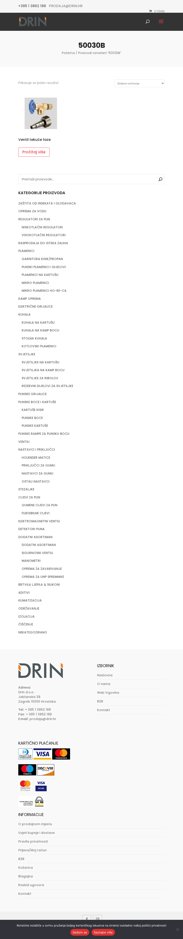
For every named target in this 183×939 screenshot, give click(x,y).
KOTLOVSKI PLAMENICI (39, 346)
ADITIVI (24, 592)
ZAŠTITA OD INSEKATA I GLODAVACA (47, 203)
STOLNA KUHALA (34, 338)
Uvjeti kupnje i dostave (36, 833)
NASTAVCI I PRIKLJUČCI (36, 449)
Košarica (25, 867)
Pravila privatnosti (33, 841)
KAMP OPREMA (29, 298)
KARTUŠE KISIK (33, 410)
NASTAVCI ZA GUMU (37, 473)
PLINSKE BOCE (32, 418)
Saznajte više (103, 932)
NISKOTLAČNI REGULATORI (42, 227)
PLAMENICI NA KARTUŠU (40, 275)
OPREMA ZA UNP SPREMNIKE (43, 577)
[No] (177, 929)
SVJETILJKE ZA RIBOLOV (40, 378)
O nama (103, 684)
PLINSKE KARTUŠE (35, 425)
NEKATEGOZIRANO (32, 632)
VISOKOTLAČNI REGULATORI (44, 235)
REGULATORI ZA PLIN (34, 219)
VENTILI (23, 441)
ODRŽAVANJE (28, 608)
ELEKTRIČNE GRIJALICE (35, 306)
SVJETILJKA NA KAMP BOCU (43, 370)
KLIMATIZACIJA (30, 600)
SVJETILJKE (26, 354)
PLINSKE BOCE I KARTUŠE (37, 402)
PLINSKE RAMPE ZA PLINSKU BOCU (43, 433)
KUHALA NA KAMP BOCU (40, 330)
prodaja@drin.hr (42, 719)
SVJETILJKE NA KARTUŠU (40, 362)
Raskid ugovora (31, 885)
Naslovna (104, 675)
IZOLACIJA (26, 616)
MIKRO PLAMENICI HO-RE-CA (44, 290)
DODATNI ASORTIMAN (35, 537)
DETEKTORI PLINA (31, 529)
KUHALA (24, 314)
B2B (100, 701)
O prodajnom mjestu (35, 824)
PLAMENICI (26, 251)
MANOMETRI (31, 560)
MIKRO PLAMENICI (35, 283)
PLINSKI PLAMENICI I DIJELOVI (44, 267)
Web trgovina (108, 692)
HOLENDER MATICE (36, 457)
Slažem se (80, 932)
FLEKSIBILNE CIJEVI (36, 513)
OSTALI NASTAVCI (36, 481)
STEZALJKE (26, 489)
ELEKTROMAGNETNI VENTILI (39, 521)
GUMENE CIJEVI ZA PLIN (39, 505)
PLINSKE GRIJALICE (32, 394)
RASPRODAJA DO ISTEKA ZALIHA (43, 243)
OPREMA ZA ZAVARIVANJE (42, 568)
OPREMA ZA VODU (32, 211)
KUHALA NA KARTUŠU (38, 322)
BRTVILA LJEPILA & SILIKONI (39, 584)
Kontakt (103, 710)
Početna (68, 53)
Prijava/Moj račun (32, 850)
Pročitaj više (34, 152)
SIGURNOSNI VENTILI (37, 553)
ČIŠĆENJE (25, 624)
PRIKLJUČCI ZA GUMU (38, 465)
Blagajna (25, 876)
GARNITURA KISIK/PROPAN (42, 259)
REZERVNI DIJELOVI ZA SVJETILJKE (47, 386)
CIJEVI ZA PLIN (29, 497)
